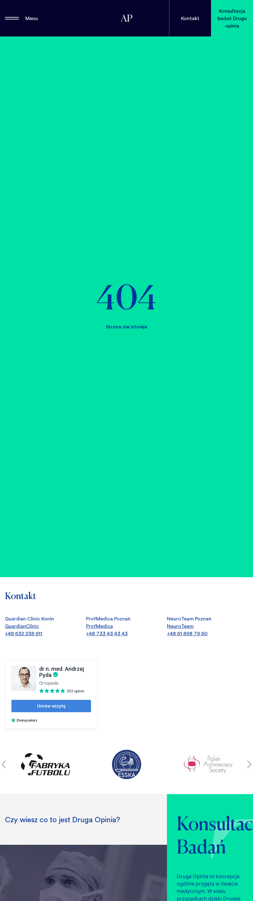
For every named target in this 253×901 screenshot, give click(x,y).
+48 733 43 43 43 (107, 633)
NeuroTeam (180, 626)
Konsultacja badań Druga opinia (232, 18)
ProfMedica (99, 626)
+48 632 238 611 (23, 633)
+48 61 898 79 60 (187, 633)
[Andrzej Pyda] (126, 18)
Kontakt (190, 18)
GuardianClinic (22, 626)
